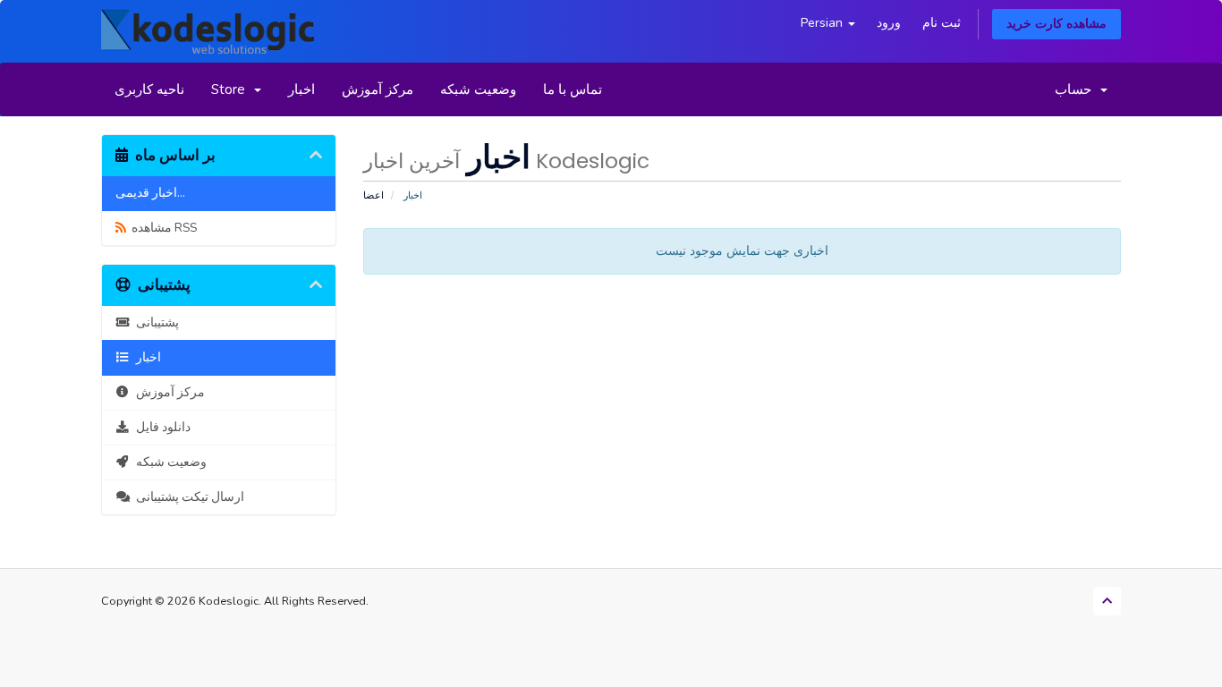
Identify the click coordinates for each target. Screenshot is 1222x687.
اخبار (301, 89)
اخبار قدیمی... (150, 192)
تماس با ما (572, 89)
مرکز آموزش (377, 89)
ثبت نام (941, 22)
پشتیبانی (155, 322)
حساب (1077, 89)
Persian (823, 22)
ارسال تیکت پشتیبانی (187, 496)
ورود (889, 22)
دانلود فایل (161, 427)
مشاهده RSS (161, 227)
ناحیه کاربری (149, 89)
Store (231, 89)
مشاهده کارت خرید (1056, 23)
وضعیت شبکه (478, 89)
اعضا (373, 195)
